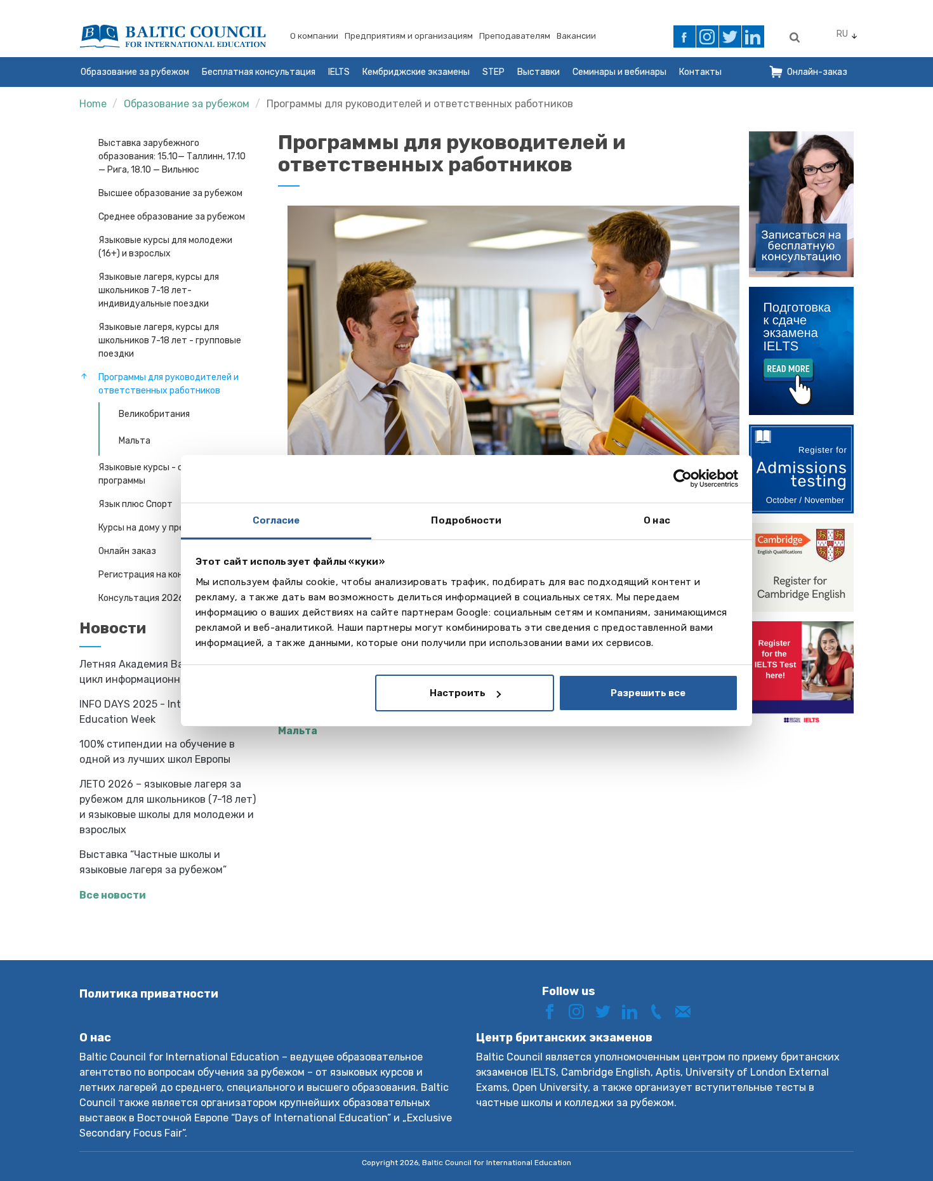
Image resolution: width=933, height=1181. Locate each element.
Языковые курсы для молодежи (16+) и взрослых (165, 247)
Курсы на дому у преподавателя (166, 527)
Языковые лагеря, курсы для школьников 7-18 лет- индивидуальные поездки (158, 290)
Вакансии (576, 36)
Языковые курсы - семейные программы (159, 474)
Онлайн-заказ (817, 72)
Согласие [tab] (276, 520)
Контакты (700, 72)
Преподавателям (514, 36)
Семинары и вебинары (619, 72)
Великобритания (154, 414)
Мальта (134, 440)
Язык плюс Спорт (135, 504)
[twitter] (730, 36)
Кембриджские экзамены (416, 72)
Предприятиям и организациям (409, 36)
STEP (493, 72)
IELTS (339, 72)
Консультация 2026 (141, 598)
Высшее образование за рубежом (170, 193)
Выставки (538, 72)
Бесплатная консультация (258, 72)
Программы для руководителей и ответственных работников (420, 104)
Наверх (878, 1147)
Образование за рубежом (135, 72)
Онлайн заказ (127, 551)
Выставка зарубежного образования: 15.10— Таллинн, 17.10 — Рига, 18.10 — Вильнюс (172, 156)
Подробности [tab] (466, 520)
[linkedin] (753, 36)
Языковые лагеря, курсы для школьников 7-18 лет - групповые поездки (169, 340)
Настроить (458, 693)
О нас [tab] (657, 520)
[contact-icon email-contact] (687, 1011)
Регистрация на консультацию (164, 574)
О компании (314, 36)
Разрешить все (648, 693)
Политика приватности (148, 994)
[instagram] (707, 36)
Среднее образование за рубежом (171, 216)
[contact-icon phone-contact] (661, 1011)
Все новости (112, 895)
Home (93, 104)
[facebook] (684, 36)
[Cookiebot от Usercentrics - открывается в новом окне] (682, 478)
